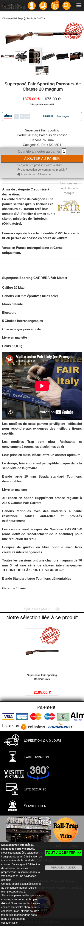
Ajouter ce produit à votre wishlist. (41, 165)
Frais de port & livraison (35, 174)
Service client (35, 806)
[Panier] (55, 5)
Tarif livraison (36, 757)
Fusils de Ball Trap (36, 18)
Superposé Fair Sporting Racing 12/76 (42, 677)
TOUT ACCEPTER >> (63, 852)
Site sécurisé (34, 789)
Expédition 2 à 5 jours (42, 740)
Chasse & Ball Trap (12, 18)
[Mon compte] (31, 5)
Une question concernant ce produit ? (43, 169)
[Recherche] (66, 5)
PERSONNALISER (63, 867)
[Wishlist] (43, 5)
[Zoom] (42, 34)
